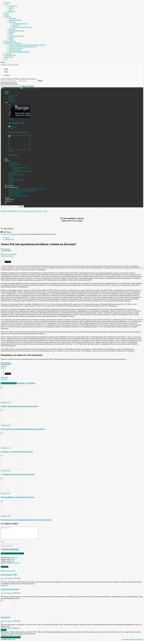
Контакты (8, 53)
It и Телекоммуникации (16, 31)
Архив (11, 39)
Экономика (12, 18)
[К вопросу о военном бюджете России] (11, 446)
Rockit (14, 639)
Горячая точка (9, 239)
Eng (6, 59)
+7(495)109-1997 (10, 55)
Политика (12, 29)
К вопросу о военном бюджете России (17, 452)
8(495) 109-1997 (8, 228)
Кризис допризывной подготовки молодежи (19, 406)
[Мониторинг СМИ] (19, 117)
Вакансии (12, 11)
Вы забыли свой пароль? (9, 82)
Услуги (7, 13)
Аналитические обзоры (16, 36)
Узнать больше (6, 362)
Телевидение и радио (16, 48)
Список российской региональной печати (23, 46)
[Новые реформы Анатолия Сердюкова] (11, 491)
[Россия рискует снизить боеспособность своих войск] (11, 423)
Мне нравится (13, 557)
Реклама (11, 32)
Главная (7, 2)
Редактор (6, 249)
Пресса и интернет (15, 50)
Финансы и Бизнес (15, 20)
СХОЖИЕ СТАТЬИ (9, 383)
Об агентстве (13, 6)
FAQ (10, 9)
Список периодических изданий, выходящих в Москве (27, 45)
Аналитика (13, 155)
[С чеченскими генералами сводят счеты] (11, 469)
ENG (6, 72)
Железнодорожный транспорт (23, 27)
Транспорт (12, 22)
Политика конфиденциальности (132, 639)
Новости (7, 16)
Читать (12, 559)
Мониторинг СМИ (17, 123)
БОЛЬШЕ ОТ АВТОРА (26, 383)
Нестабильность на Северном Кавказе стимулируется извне (26, 520)
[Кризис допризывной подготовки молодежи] (11, 400)
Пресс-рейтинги (10, 41)
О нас (7, 4)
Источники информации (13, 43)
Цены (7, 15)
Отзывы (11, 8)
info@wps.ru (9, 57)
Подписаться (15, 563)
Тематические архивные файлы (19, 52)
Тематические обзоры (18, 132)
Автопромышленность (20, 23)
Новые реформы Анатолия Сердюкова (17, 497)
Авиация (16, 25)
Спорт (11, 34)
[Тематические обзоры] (12, 126)
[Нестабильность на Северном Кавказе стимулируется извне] (11, 514)
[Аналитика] (19, 149)
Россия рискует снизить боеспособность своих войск (23, 429)
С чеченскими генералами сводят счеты (18, 474)
